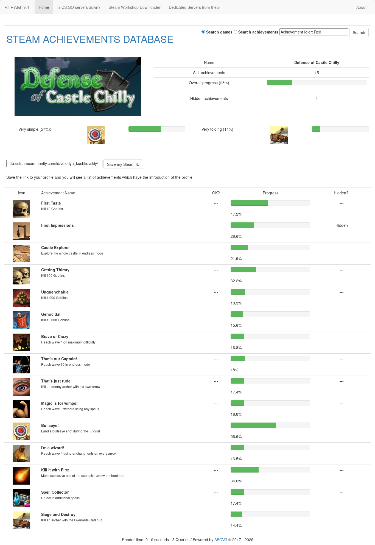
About (361, 7)
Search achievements (257, 32)
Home (44, 7)
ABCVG (220, 539)
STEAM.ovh (17, 7)
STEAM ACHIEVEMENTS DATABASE (89, 39)
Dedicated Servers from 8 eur (194, 7)
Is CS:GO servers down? (78, 7)
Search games (219, 32)
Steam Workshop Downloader (135, 7)
